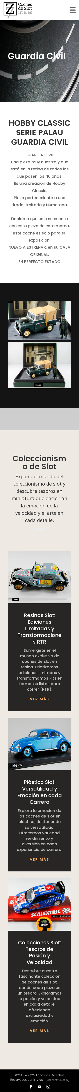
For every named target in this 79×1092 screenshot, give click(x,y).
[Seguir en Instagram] (48, 1086)
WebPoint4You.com (57, 1079)
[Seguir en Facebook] (30, 1086)
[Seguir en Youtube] (39, 1086)
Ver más (39, 698)
